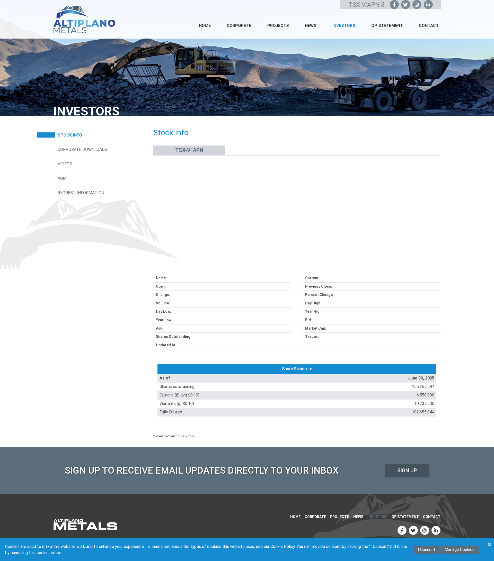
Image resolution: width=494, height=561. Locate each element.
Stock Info (70, 135)
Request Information (81, 192)
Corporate (239, 25)
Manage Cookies (459, 549)
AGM (62, 178)
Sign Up (407, 470)
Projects (278, 25)
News (310, 25)
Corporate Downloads (82, 149)
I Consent (426, 549)
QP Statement (387, 25)
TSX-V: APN (189, 150)
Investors (343, 25)
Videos (65, 163)
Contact (429, 25)
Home (205, 25)
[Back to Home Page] (85, 524)
